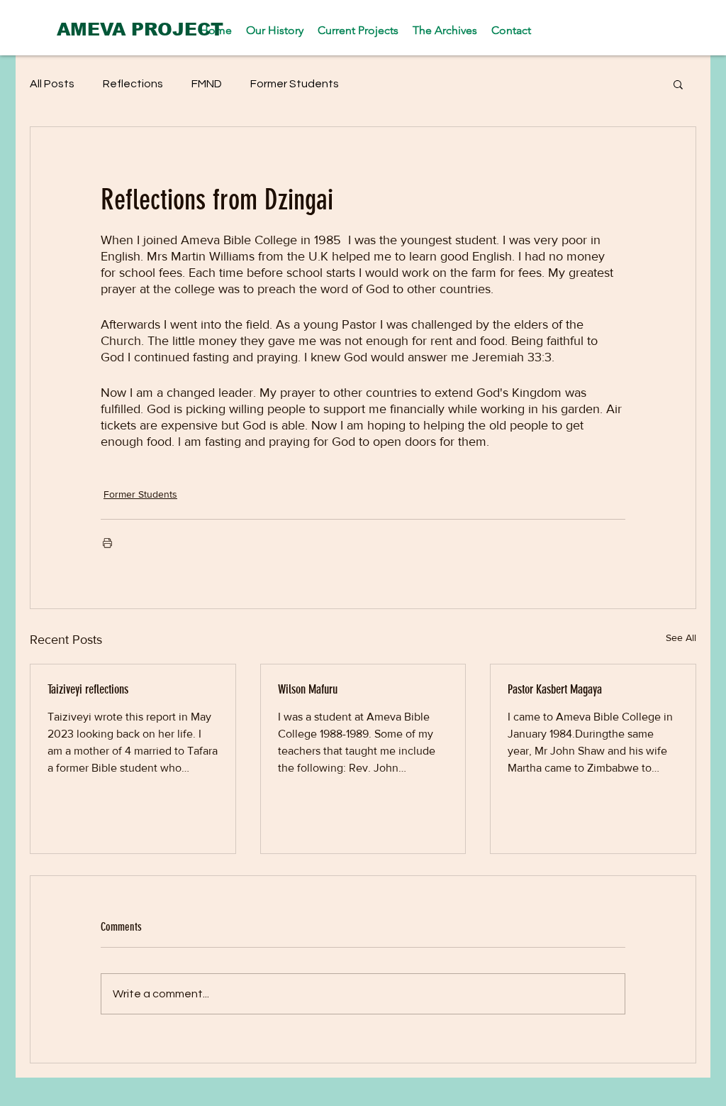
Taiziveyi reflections (88, 689)
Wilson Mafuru (307, 689)
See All (681, 637)
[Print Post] (107, 542)
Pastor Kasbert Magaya (555, 689)
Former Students (294, 83)
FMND (206, 83)
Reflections (133, 83)
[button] (678, 83)
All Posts (52, 83)
